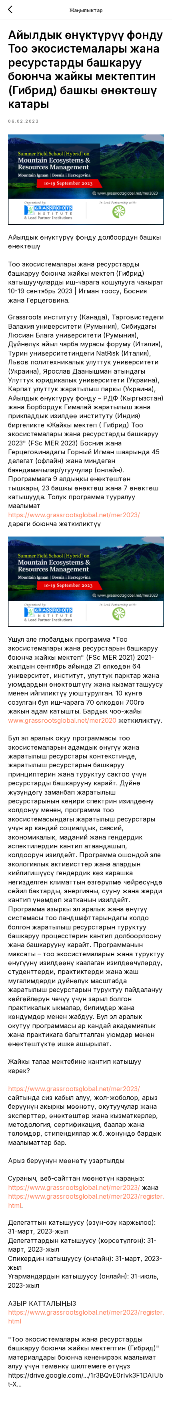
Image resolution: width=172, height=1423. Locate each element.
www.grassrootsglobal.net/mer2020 (62, 720)
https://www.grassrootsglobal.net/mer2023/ (74, 515)
